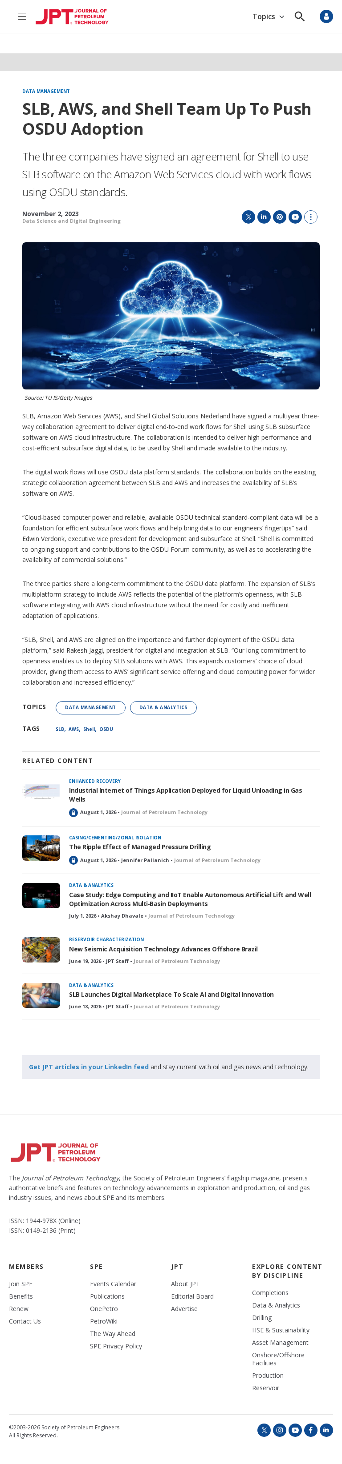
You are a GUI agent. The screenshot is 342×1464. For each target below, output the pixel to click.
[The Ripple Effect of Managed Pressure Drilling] (41, 848)
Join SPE (21, 1284)
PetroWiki (104, 1321)
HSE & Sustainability (280, 1330)
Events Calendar (113, 1284)
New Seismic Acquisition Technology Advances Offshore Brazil (163, 949)
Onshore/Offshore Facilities (278, 1359)
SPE (96, 1266)
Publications (107, 1296)
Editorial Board (192, 1296)
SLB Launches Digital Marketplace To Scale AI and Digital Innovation (171, 994)
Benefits (21, 1296)
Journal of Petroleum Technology (164, 812)
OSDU (106, 729)
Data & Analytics (163, 707)
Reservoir (265, 1388)
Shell (89, 729)
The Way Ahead (112, 1334)
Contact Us (25, 1321)
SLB (60, 729)
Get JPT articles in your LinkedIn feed (89, 1067)
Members (26, 1266)
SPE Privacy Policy (116, 1346)
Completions (270, 1293)
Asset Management (280, 1343)
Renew (18, 1309)
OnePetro (104, 1309)
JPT (177, 1266)
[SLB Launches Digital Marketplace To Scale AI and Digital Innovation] (41, 995)
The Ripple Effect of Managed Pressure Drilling (140, 846)
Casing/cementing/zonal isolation (115, 837)
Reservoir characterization (106, 939)
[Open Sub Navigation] (281, 16)
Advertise (184, 1309)
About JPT (185, 1284)
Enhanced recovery (95, 781)
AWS (74, 729)
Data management (46, 91)
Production (268, 1376)
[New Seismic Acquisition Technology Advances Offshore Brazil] (41, 950)
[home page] (72, 16)
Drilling (262, 1318)
